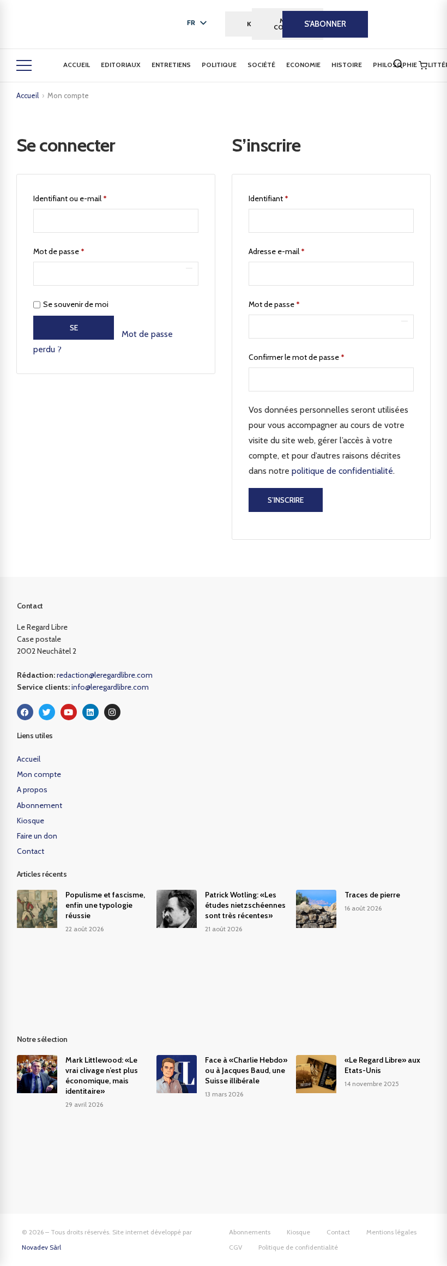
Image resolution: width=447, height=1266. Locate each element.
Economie (303, 65)
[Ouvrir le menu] (24, 65)
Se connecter (73, 331)
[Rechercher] (398, 63)
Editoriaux (121, 65)
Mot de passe (77, 250)
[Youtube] (69, 712)
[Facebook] (25, 712)
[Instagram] (112, 712)
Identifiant (287, 197)
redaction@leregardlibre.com (105, 675)
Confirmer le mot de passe (297, 357)
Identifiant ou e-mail (88, 197)
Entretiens (171, 65)
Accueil (76, 65)
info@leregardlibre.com (110, 687)
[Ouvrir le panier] (423, 65)
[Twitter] (47, 712)
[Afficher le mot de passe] (189, 268)
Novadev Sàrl (41, 1247)
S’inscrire (286, 500)
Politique (219, 65)
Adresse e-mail (295, 250)
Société (261, 65)
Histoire (346, 65)
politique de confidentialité (342, 471)
